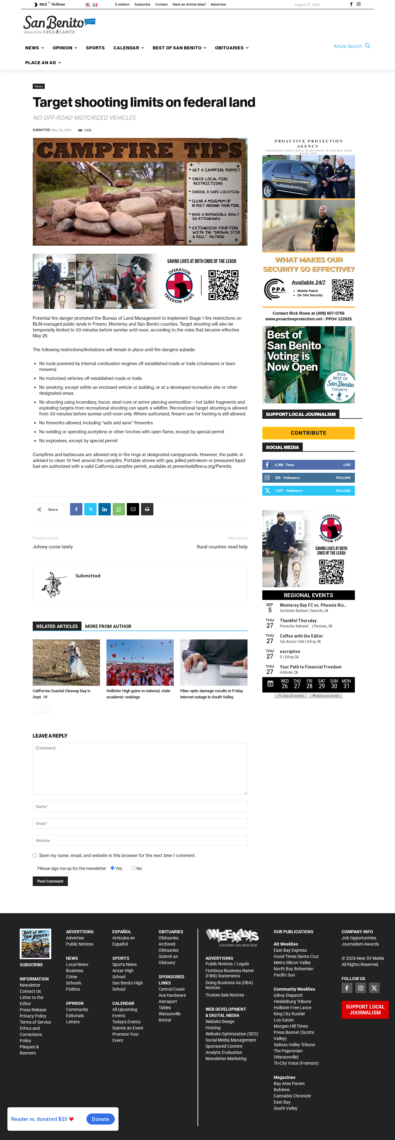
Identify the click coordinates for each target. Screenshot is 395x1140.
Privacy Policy (33, 1015)
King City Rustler (289, 1013)
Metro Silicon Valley (292, 962)
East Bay (282, 1102)
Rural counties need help (222, 547)
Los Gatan (284, 1019)
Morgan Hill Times (291, 1026)
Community (77, 1009)
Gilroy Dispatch (288, 995)
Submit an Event (127, 1028)
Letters (73, 1021)
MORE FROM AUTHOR (108, 626)
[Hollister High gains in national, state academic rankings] (140, 662)
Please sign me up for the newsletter (71, 868)
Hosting (213, 1027)
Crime (71, 976)
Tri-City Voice (286, 1063)
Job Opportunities (359, 937)
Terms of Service (35, 1022)
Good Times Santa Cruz (296, 956)
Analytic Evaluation (224, 1052)
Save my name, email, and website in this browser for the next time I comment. (117, 855)
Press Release (33, 1009)
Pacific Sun (284, 974)
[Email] (133, 509)
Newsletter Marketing (226, 1058)
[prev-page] (36, 709)
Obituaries (168, 937)
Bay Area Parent (289, 1083)
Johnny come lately (53, 547)
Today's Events (126, 1021)
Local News (77, 964)
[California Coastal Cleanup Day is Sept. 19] (66, 662)
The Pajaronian (288, 1050)
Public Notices (79, 944)
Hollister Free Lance (292, 1007)
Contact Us (30, 991)
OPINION (75, 1003)
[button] (354, 46)
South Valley (285, 1108)
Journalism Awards (360, 944)
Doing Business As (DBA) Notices (229, 985)
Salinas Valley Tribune (294, 1044)
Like (347, 464)
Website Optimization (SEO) (232, 1033)
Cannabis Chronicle (292, 1095)
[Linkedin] (104, 509)
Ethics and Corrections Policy (31, 1034)
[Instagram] (358, 4)
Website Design (220, 1021)
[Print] (147, 509)
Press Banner (286, 1032)
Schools (73, 982)
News (39, 86)
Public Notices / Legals (227, 963)
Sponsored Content (224, 1046)
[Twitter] (90, 509)
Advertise (75, 937)
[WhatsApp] (119, 509)
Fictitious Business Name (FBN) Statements (230, 973)
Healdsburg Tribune (292, 1001)
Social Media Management (231, 1040)
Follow (343, 477)
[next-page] (46, 709)
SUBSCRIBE (31, 964)
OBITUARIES (171, 931)
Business (74, 970)
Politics (73, 989)
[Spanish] (96, 4)
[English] (89, 4)
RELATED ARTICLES (57, 626)
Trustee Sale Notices (225, 994)
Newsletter (30, 985)
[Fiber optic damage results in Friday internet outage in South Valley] (213, 662)
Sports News (124, 964)
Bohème (281, 1089)
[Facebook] (351, 4)
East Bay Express (290, 950)
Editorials (75, 1015)
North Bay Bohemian (294, 968)
